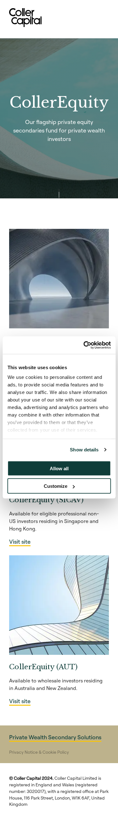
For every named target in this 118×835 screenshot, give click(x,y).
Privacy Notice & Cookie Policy (39, 752)
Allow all (59, 468)
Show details (84, 449)
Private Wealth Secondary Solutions (55, 737)
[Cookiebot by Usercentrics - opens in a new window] (84, 345)
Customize (55, 486)
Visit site (20, 541)
